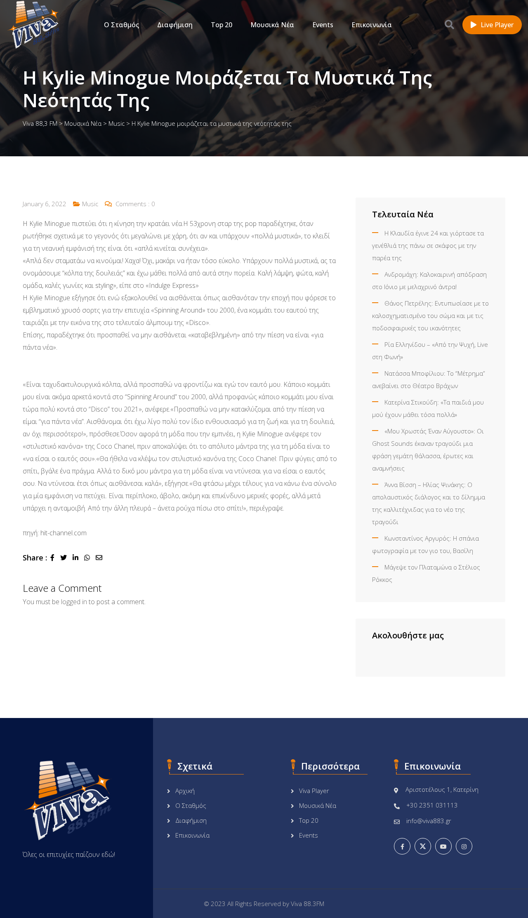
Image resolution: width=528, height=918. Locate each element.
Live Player (497, 24)
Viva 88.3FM (307, 903)
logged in (74, 601)
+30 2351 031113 (432, 805)
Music (90, 204)
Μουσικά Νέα (272, 24)
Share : (35, 558)
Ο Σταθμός (121, 24)
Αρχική (185, 790)
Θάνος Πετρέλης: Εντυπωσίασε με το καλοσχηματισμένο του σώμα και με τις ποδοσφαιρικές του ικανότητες (430, 315)
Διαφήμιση (175, 24)
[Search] (449, 24)
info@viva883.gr (428, 821)
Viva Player (314, 790)
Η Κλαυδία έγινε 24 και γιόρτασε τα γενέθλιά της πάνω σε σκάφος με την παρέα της (428, 245)
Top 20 (221, 24)
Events (322, 24)
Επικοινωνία (371, 24)
